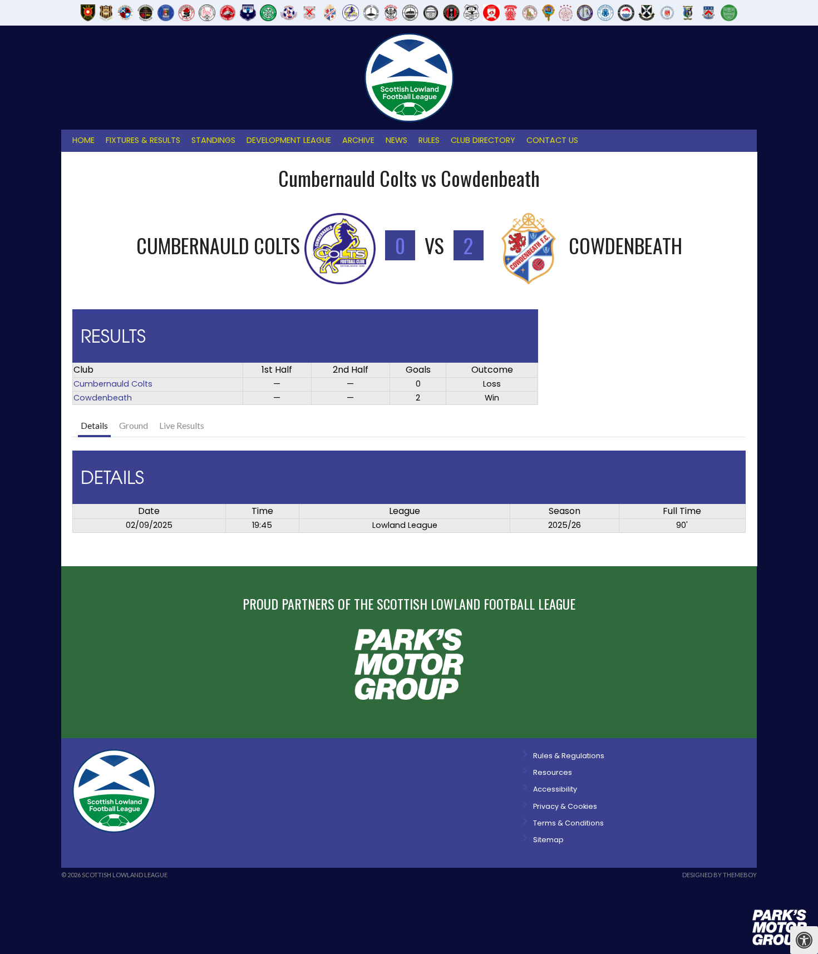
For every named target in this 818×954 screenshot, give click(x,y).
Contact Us (552, 140)
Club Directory (483, 140)
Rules (429, 140)
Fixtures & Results (143, 140)
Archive (358, 140)
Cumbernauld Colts (112, 383)
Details (94, 425)
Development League (289, 140)
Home (83, 140)
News (396, 140)
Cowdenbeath (102, 397)
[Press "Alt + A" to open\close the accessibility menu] (804, 940)
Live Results (181, 425)
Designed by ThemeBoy (719, 874)
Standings (213, 140)
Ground (133, 425)
